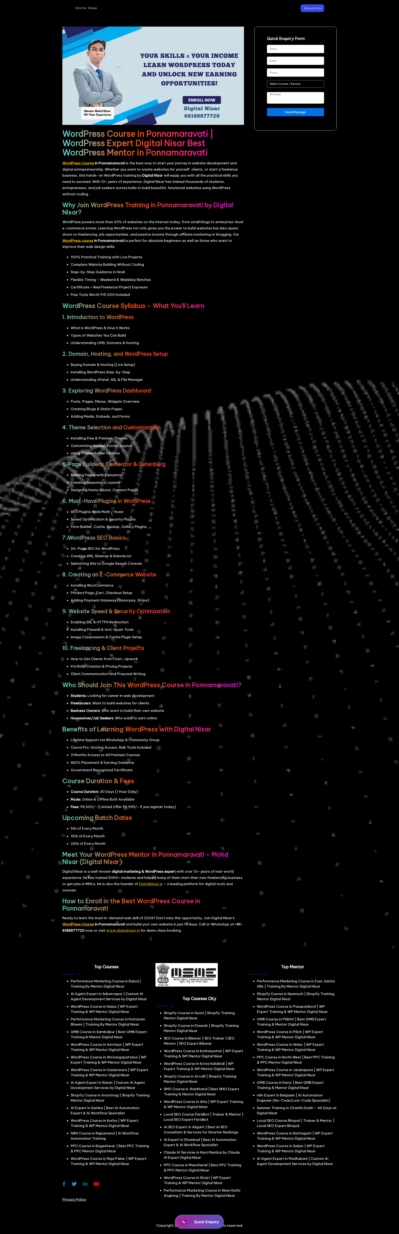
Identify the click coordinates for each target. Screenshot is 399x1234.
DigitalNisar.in (151, 884)
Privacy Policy (74, 1199)
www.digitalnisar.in (123, 930)
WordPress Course (78, 163)
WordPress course (77, 240)
